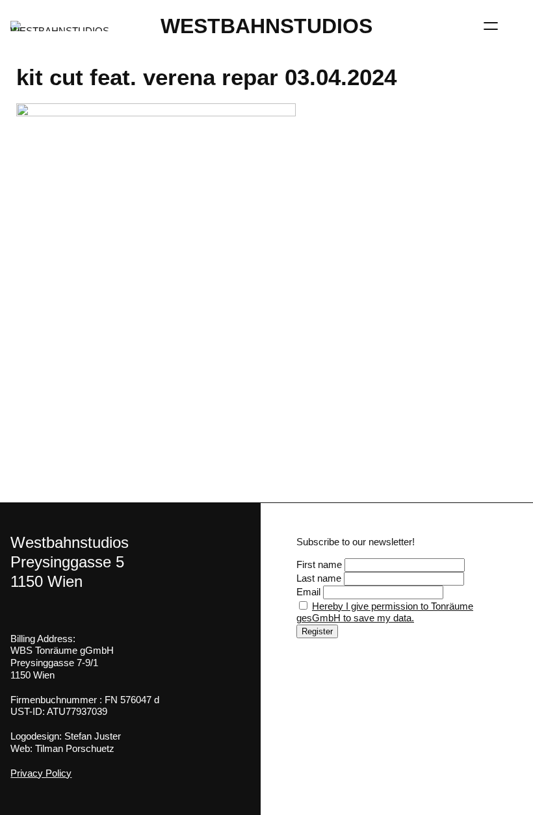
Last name (318, 578)
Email (308, 591)
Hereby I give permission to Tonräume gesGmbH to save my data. (384, 612)
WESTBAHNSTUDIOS (266, 26)
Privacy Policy (41, 773)
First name (319, 564)
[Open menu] (490, 26)
